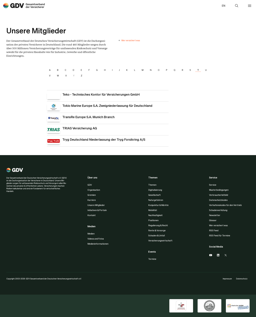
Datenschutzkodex (218, 200)
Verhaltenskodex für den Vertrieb (225, 205)
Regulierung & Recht (158, 225)
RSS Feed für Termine (219, 235)
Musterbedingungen (219, 189)
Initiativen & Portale (97, 210)
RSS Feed (213, 230)
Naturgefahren (155, 200)
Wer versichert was (218, 225)
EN (223, 5)
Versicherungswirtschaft (160, 240)
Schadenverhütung (218, 210)
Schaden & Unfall (156, 235)
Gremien (91, 195)
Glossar (213, 220)
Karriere (91, 200)
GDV (89, 184)
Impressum (227, 278)
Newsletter (214, 215)
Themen (152, 184)
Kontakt (91, 215)
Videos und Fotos (95, 238)
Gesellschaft (154, 195)
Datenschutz (241, 278)
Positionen (153, 220)
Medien (91, 233)
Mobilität (152, 210)
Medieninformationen (97, 243)
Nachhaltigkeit (155, 215)
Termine (152, 259)
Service (212, 184)
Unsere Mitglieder (96, 205)
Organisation (93, 189)
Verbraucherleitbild (218, 195)
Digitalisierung (155, 189)
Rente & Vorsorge (157, 230)
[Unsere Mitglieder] (24, 5)
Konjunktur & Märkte (158, 205)
